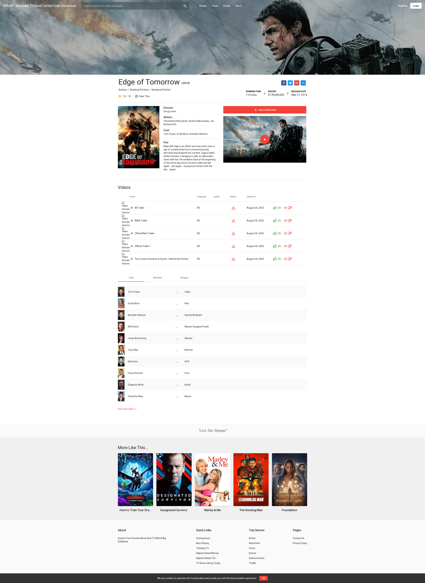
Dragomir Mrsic (136, 384)
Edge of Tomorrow (150, 82)
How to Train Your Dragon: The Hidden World (135, 510)
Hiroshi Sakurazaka (199, 121)
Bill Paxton (133, 326)
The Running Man (251, 510)
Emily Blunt (182, 134)
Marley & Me (212, 510)
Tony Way (133, 350)
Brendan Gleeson (199, 134)
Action (123, 89)
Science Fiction (139, 89)
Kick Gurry (133, 361)
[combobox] (135, 6)
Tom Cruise (169, 134)
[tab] (131, 278)
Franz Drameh (135, 373)
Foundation (289, 510)
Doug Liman (170, 111)
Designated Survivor (173, 510)
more (172, 169)
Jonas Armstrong (137, 338)
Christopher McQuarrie (175, 121)
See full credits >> (127, 409)
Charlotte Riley (135, 396)
